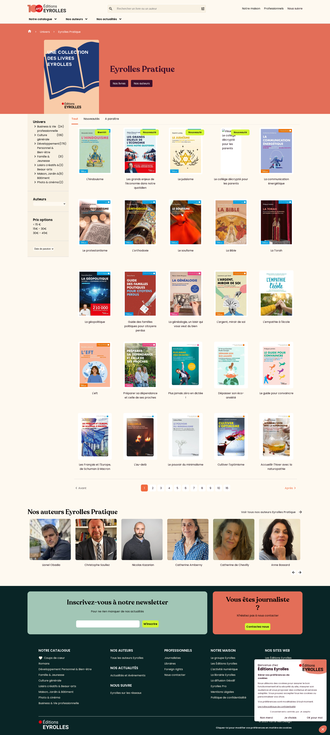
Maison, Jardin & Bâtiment (48, 176)
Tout (75, 119)
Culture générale (43, 137)
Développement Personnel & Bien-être (48, 148)
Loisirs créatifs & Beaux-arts (48, 167)
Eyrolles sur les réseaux (125, 693)
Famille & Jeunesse (43, 159)
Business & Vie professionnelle (47, 129)
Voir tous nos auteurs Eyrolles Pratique (271, 512)
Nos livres (119, 83)
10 (218, 488)
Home (30, 31)
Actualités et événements (127, 675)
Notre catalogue (40, 19)
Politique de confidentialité (228, 697)
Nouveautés (92, 119)
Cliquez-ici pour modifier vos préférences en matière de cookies (254, 727)
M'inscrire (150, 624)
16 (227, 488)
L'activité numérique (224, 669)
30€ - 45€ (40, 233)
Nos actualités (107, 19)
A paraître (112, 119)
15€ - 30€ (40, 229)
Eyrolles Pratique (69, 32)
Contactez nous (257, 627)
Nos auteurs (74, 19)
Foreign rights (173, 669)
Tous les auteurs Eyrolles (126, 658)
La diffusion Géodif (223, 681)
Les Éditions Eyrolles (224, 664)
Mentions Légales (222, 692)
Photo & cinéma (48, 182)
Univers (45, 32)
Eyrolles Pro (219, 686)
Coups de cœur (51, 658)
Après (289, 488)
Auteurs (39, 199)
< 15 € (37, 224)
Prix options (43, 219)
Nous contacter (174, 675)
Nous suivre (294, 8)
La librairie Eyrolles (223, 675)
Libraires (170, 664)
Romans (44, 664)
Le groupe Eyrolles (223, 658)
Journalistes (172, 658)
